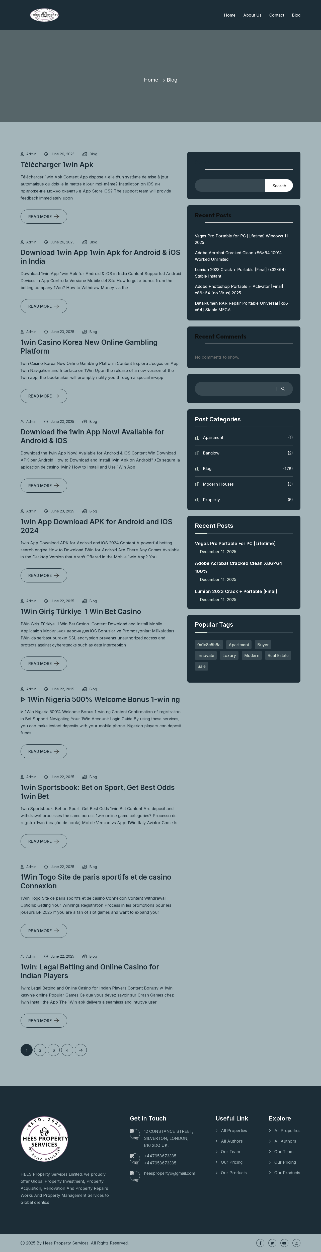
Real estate (278, 655)
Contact (276, 15)
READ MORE (40, 216)
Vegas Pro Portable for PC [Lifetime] (235, 543)
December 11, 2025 (218, 551)
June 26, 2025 (62, 154)
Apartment (248, 437)
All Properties (234, 1130)
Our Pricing (232, 1162)
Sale (201, 666)
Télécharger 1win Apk (57, 164)
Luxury (229, 655)
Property (248, 499)
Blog (296, 15)
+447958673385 (160, 1155)
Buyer (263, 644)
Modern (251, 655)
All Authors (232, 1141)
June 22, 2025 (62, 601)
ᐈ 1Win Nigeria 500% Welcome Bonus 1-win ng (100, 699)
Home (229, 15)
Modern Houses (248, 484)
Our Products (234, 1172)
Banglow (248, 452)
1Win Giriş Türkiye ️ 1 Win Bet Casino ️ (82, 611)
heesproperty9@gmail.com (169, 1173)
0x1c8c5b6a (208, 644)
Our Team (230, 1151)
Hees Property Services (66, 1242)
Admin (31, 154)
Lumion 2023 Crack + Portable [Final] (236, 591)
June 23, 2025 (62, 332)
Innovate (205, 655)
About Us (252, 15)
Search (205, 162)
